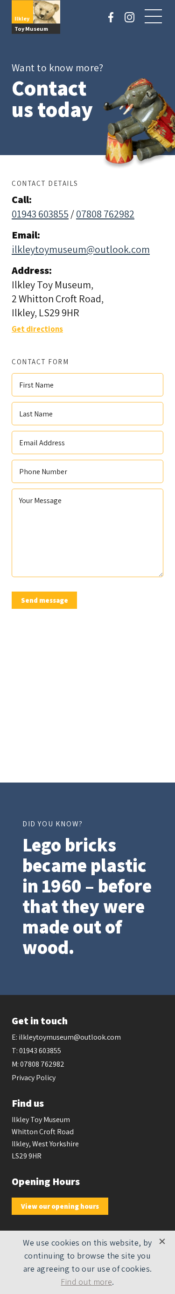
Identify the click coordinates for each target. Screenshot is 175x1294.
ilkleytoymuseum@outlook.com (81, 249)
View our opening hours (60, 1206)
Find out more (86, 1281)
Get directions (37, 329)
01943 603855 (40, 213)
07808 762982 (105, 213)
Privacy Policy (34, 1078)
